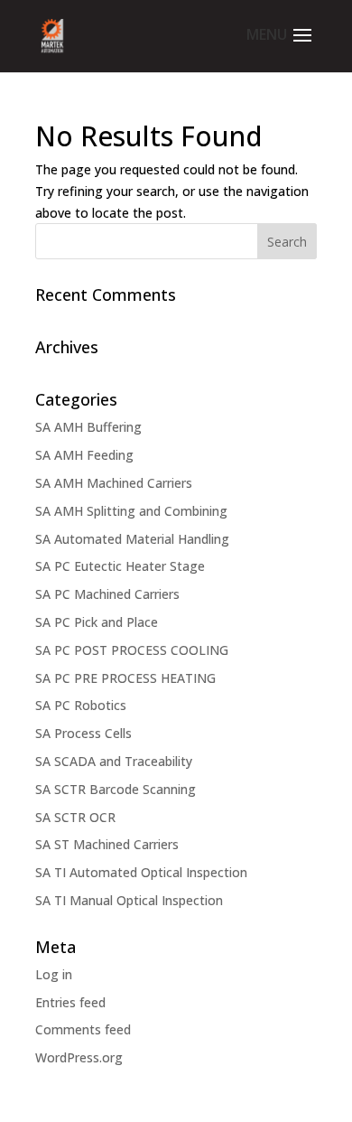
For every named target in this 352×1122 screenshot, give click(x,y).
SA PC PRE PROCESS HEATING (125, 678)
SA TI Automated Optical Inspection (141, 872)
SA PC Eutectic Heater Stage (120, 566)
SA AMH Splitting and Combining (131, 510)
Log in (53, 974)
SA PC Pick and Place (96, 622)
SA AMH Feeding (84, 454)
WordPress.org (79, 1057)
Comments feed (83, 1029)
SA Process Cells (83, 733)
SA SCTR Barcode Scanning (115, 789)
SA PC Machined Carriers (107, 594)
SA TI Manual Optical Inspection (129, 900)
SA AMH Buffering (88, 426)
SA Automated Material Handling (132, 538)
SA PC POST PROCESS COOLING (131, 650)
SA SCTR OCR (75, 817)
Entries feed (70, 1002)
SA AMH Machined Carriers (113, 482)
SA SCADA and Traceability (113, 761)
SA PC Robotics (80, 705)
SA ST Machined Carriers (107, 844)
